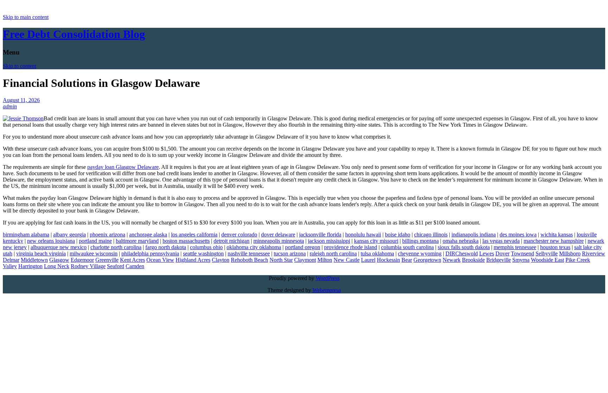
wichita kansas (556, 234)
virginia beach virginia (41, 253)
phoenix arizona (107, 234)
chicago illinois (431, 234)
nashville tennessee (249, 253)
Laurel (368, 260)
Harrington (30, 266)
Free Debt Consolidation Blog (74, 34)
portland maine (95, 241)
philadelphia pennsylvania (150, 253)
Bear (406, 260)
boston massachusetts (186, 241)
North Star (281, 260)
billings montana (420, 241)
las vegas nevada (501, 241)
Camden (135, 266)
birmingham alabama (26, 234)
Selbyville (547, 253)
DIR (450, 253)
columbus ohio (206, 247)
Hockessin (388, 260)
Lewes (486, 253)
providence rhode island (350, 247)
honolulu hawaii (363, 234)
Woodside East (547, 260)
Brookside (473, 260)
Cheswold (466, 253)
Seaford (115, 266)
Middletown (34, 260)
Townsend (522, 253)
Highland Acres (193, 260)
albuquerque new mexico (59, 247)
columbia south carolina (407, 247)
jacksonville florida (320, 234)
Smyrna (521, 260)
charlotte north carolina (115, 247)
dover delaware (278, 234)
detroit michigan (231, 241)
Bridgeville (498, 260)
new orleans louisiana (51, 241)
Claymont (305, 260)
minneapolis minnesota (278, 241)
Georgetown (427, 260)
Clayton (220, 260)
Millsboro (570, 253)
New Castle (347, 260)
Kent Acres (132, 260)
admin (10, 106)
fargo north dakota (165, 247)
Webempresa (326, 290)
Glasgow (59, 260)
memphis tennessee (515, 247)
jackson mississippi (329, 241)
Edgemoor (82, 260)
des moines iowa (518, 234)
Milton (324, 260)
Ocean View (160, 260)
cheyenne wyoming (420, 253)
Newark (452, 260)
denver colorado (239, 234)
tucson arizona (290, 253)
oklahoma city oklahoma (254, 247)
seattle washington (203, 253)
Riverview (593, 253)
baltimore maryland (137, 241)
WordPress (328, 278)
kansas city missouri (376, 241)
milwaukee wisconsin (94, 253)
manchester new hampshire (554, 241)
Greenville (107, 260)
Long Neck (56, 266)
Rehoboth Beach (249, 260)
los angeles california (194, 234)
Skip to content (19, 66)
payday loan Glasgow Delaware (123, 167)
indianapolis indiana (473, 234)
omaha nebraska (461, 241)
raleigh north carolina (333, 253)
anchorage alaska (148, 234)
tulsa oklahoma (377, 253)
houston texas (555, 247)
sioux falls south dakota (464, 247)
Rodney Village (88, 266)
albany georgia (69, 234)
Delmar (11, 260)
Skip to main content (26, 17)
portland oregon (302, 247)
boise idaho (397, 234)
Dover (502, 253)
